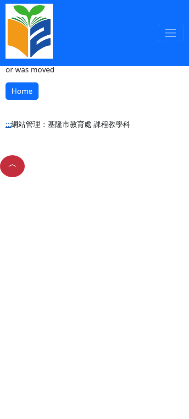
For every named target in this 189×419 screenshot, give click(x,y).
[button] (12, 166)
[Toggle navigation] (170, 33)
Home (22, 91)
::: (8, 124)
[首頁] (29, 30)
